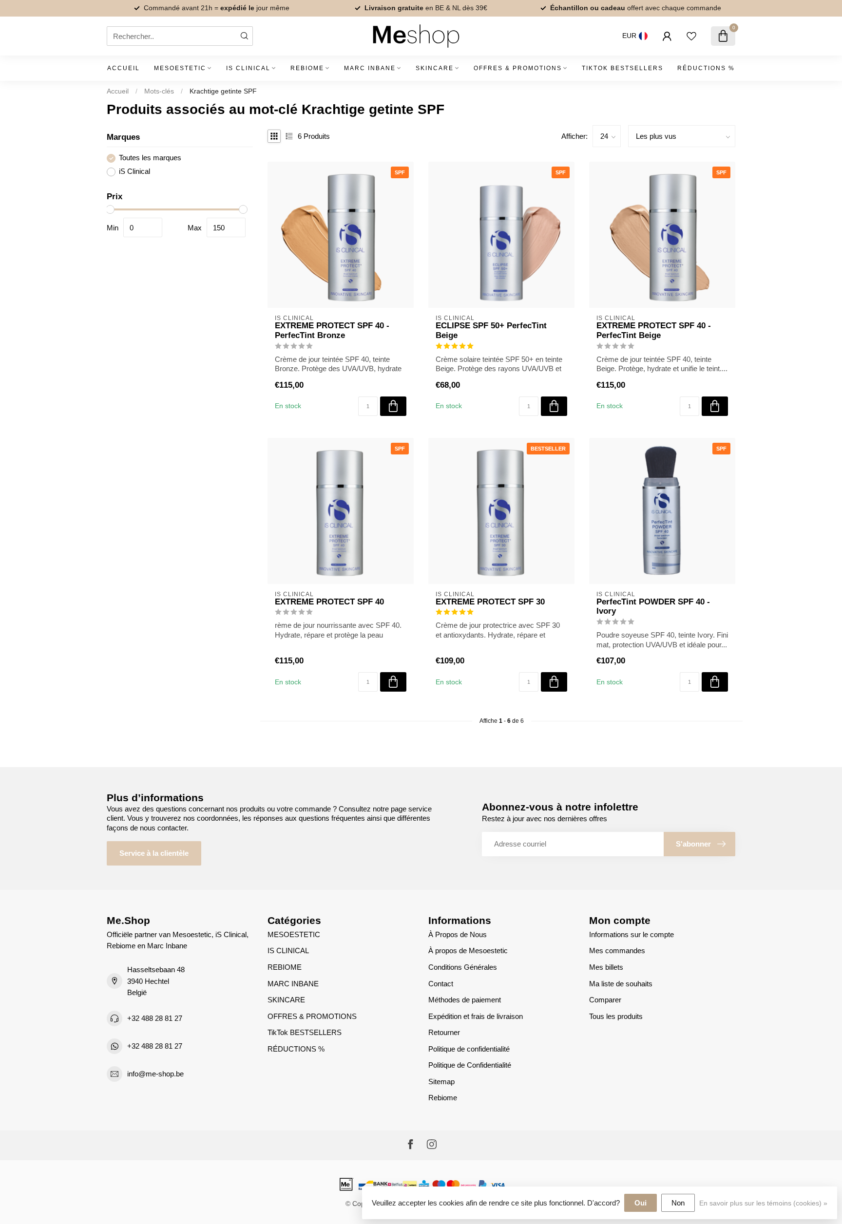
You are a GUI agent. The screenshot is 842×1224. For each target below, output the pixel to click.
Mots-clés (159, 91)
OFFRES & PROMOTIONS (518, 68)
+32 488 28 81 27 (154, 1018)
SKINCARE (435, 68)
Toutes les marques (150, 158)
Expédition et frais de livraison (475, 1016)
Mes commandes (617, 950)
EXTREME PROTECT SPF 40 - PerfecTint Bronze (332, 330)
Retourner (444, 1032)
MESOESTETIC (180, 68)
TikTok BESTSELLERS (622, 68)
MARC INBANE (370, 68)
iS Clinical (134, 171)
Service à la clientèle (154, 853)
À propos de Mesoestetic (468, 950)
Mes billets (606, 967)
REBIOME (307, 68)
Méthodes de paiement (464, 1000)
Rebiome (442, 1097)
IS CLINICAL (248, 68)
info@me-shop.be (155, 1074)
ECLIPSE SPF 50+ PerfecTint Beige (491, 330)
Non (678, 1203)
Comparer (605, 1000)
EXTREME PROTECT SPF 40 (329, 601)
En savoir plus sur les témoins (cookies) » (763, 1203)
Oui (640, 1203)
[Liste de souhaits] (691, 36)
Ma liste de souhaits (620, 983)
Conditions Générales (462, 967)
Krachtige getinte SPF (223, 91)
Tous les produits (616, 1016)
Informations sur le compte (631, 934)
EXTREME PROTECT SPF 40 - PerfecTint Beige (653, 330)
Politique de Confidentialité (469, 1065)
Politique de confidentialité (469, 1049)
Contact (440, 983)
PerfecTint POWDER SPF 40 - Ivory (653, 606)
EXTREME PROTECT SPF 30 (490, 601)
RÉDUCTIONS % (706, 68)
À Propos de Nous (457, 934)
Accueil (123, 68)
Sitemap (441, 1081)
